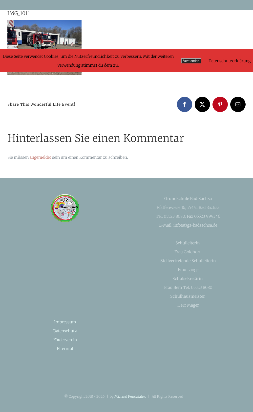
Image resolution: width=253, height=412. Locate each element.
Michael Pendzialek (130, 396)
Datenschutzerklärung (230, 60)
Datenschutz (65, 330)
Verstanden (191, 61)
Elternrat (65, 348)
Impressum (65, 321)
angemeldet (40, 157)
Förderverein (65, 339)
